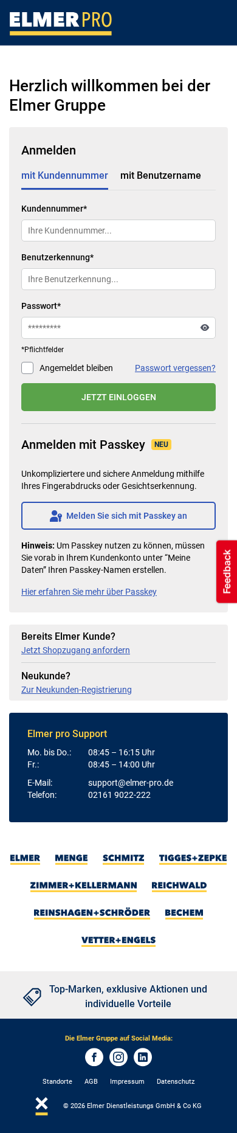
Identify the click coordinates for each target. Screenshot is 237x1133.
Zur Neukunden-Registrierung (76, 690)
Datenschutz (175, 1082)
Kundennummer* (54, 208)
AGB (91, 1082)
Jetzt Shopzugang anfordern (75, 650)
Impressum (127, 1082)
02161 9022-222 (119, 795)
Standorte (57, 1082)
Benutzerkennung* (57, 257)
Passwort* (41, 306)
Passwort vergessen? (175, 368)
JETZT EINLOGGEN (118, 397)
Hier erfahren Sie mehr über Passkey (89, 592)
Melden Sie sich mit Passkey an (118, 516)
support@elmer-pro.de (130, 783)
